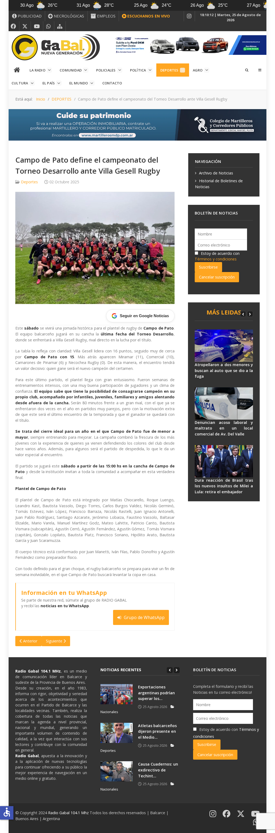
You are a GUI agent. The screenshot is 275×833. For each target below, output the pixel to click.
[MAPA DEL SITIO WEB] (60, 26)
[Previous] (243, 314)
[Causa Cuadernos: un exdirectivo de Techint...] (116, 771)
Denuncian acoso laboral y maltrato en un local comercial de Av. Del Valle (224, 428)
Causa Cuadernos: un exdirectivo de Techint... (158, 770)
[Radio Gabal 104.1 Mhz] (56, 47)
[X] (25, 26)
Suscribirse (208, 267)
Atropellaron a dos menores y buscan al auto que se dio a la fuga (224, 370)
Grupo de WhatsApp (144, 617)
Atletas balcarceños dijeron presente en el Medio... (157, 731)
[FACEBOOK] (13, 26)
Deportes (29, 181)
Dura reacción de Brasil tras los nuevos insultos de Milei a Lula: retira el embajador (224, 486)
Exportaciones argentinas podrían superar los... (156, 692)
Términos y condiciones (216, 259)
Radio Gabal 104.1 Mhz (69, 812)
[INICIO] (17, 70)
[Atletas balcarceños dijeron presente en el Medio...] (116, 733)
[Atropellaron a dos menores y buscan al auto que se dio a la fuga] (224, 346)
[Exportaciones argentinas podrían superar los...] (116, 694)
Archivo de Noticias (216, 173)
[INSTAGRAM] (189, 16)
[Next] (250, 314)
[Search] (246, 69)
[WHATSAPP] (48, 26)
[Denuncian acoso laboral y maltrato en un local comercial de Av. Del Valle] (224, 403)
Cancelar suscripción (217, 277)
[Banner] (189, 44)
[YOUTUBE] (37, 26)
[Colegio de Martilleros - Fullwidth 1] (137, 124)
